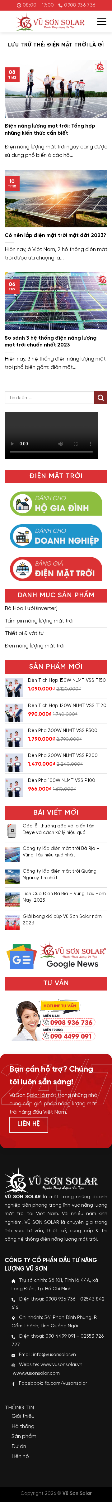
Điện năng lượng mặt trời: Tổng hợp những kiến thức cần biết (50, 129)
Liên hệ (20, 1456)
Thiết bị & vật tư (24, 633)
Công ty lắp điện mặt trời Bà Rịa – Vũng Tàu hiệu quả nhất (61, 852)
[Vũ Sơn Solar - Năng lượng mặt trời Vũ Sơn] (50, 21)
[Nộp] (100, 397)
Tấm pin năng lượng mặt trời (39, 621)
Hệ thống (23, 1426)
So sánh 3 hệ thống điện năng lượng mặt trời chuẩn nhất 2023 (50, 341)
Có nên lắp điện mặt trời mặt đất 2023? (55, 235)
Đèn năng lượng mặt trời (34, 646)
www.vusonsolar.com (36, 1373)
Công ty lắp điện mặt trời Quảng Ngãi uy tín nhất (59, 874)
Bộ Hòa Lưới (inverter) (31, 608)
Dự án (19, 1446)
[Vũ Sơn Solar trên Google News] (56, 954)
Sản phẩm (24, 1436)
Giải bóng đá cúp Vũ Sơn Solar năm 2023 (62, 920)
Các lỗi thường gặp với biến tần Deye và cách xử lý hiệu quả (58, 829)
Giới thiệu (23, 1416)
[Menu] (101, 21)
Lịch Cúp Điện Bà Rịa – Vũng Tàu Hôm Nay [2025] (64, 897)
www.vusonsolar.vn (61, 1364)
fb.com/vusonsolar (65, 1383)
